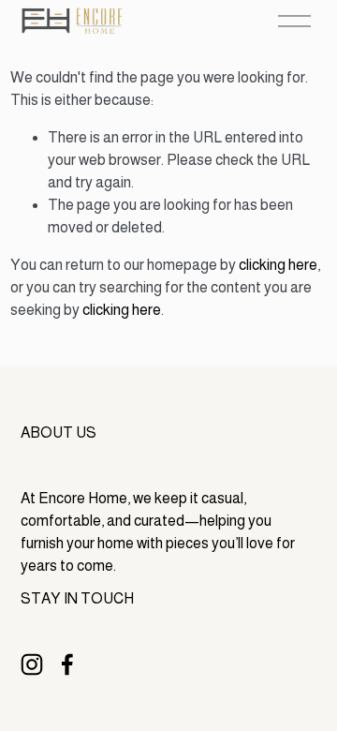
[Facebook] (67, 664)
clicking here (278, 265)
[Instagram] (32, 664)
